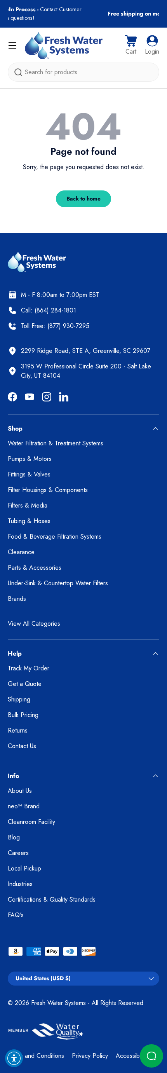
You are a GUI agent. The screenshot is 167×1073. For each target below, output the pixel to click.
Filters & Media (27, 505)
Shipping (19, 699)
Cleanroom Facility (31, 821)
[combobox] (83, 72)
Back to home (83, 198)
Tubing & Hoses (29, 520)
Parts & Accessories (34, 567)
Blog (14, 837)
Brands (17, 598)
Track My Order (28, 668)
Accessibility (132, 1055)
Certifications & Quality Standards (52, 899)
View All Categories (34, 623)
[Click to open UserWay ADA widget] (14, 1058)
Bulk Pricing (23, 714)
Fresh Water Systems (58, 1002)
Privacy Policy (90, 1055)
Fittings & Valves (29, 474)
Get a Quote (25, 683)
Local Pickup (24, 868)
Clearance (21, 552)
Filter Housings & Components (48, 489)
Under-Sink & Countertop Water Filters (58, 583)
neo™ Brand (24, 806)
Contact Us (22, 746)
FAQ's (16, 915)
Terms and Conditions (36, 1055)
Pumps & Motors (30, 458)
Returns (18, 730)
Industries (20, 883)
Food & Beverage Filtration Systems (54, 536)
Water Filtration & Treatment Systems (55, 443)
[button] (131, 45)
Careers (18, 852)
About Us (20, 790)
